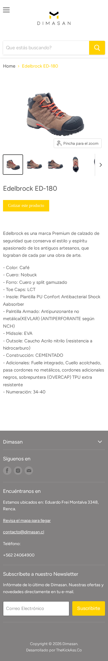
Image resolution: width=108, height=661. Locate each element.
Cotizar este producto (26, 205)
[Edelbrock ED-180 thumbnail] (12, 164)
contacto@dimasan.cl (23, 532)
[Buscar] (97, 48)
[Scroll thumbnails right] (99, 165)
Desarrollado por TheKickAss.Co (54, 650)
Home (9, 66)
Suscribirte (88, 608)
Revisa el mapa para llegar (27, 520)
